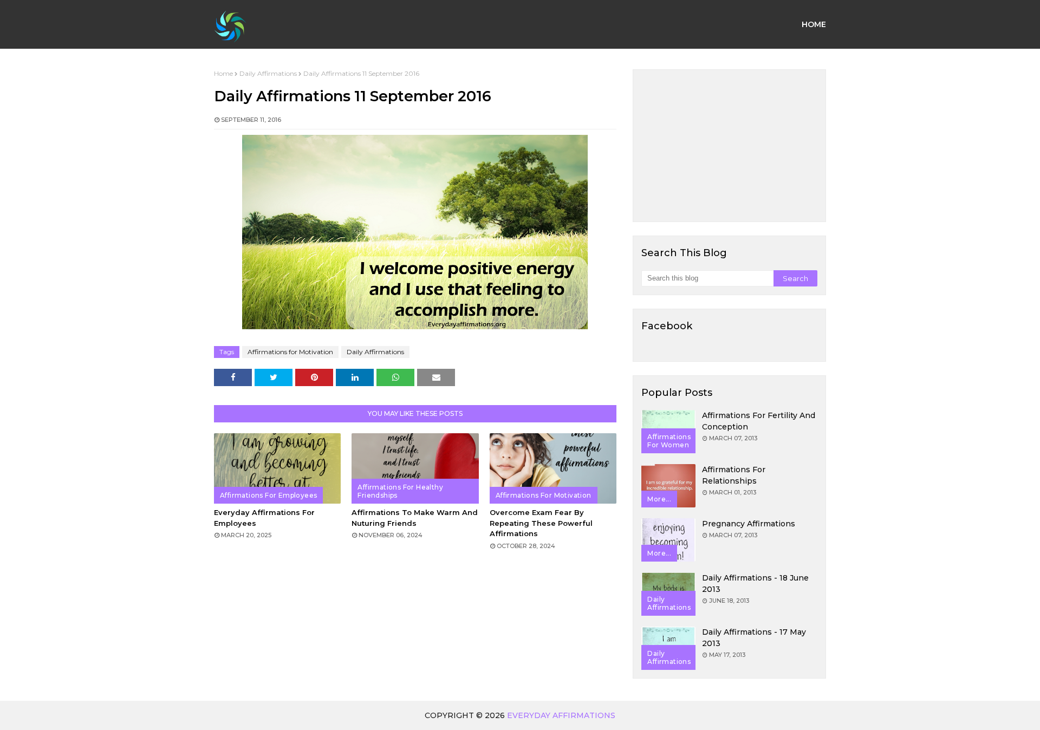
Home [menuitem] (814, 24)
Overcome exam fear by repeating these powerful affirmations (541, 523)
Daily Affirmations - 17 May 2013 (754, 637)
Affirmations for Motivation (290, 352)
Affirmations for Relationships (733, 475)
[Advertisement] (729, 145)
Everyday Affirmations (561, 715)
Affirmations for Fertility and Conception (758, 421)
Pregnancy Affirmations (748, 524)
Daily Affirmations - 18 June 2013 (755, 583)
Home (223, 73)
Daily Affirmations (268, 73)
